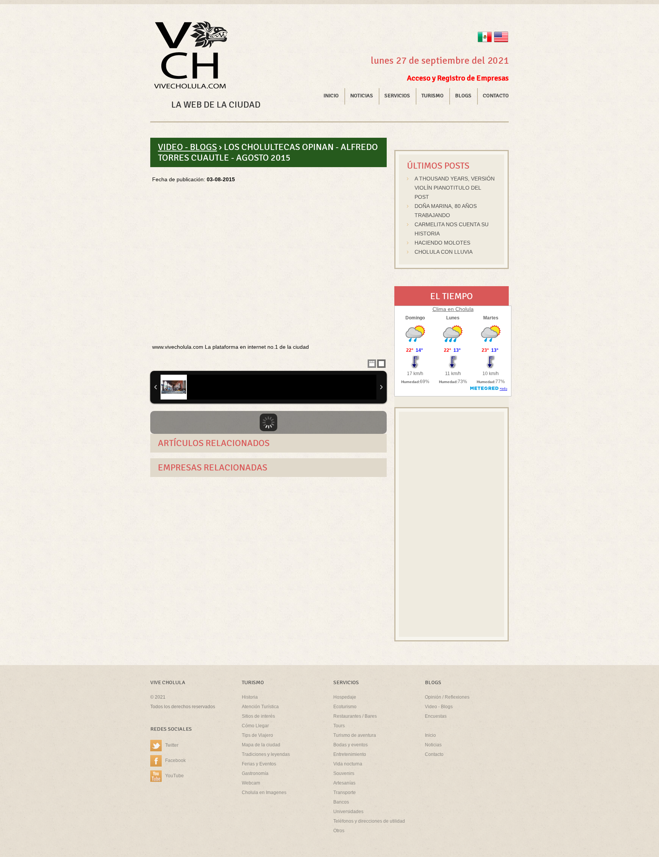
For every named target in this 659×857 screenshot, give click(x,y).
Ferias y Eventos (259, 764)
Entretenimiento (349, 754)
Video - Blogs (187, 147)
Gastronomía (255, 773)
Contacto (496, 95)
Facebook (175, 760)
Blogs (463, 95)
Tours (339, 725)
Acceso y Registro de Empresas (458, 78)
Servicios (397, 95)
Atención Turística (260, 706)
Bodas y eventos (350, 744)
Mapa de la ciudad (261, 744)
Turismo (432, 95)
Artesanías (344, 783)
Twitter (171, 745)
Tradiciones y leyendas (266, 754)
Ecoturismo (345, 706)
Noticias (361, 95)
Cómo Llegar (255, 725)
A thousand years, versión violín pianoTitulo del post (455, 188)
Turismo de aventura (354, 735)
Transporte (344, 792)
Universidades (348, 811)
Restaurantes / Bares (355, 716)
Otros (338, 830)
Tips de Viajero (257, 735)
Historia (250, 697)
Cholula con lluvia (444, 252)
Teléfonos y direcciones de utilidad (369, 821)
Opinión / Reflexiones (447, 697)
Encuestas (436, 716)
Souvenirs (343, 773)
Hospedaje (344, 697)
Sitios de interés (258, 716)
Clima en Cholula (453, 309)
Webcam (251, 783)
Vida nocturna (347, 764)
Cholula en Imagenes (264, 792)
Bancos (341, 802)
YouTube (174, 775)
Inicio (331, 95)
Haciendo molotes (442, 243)
